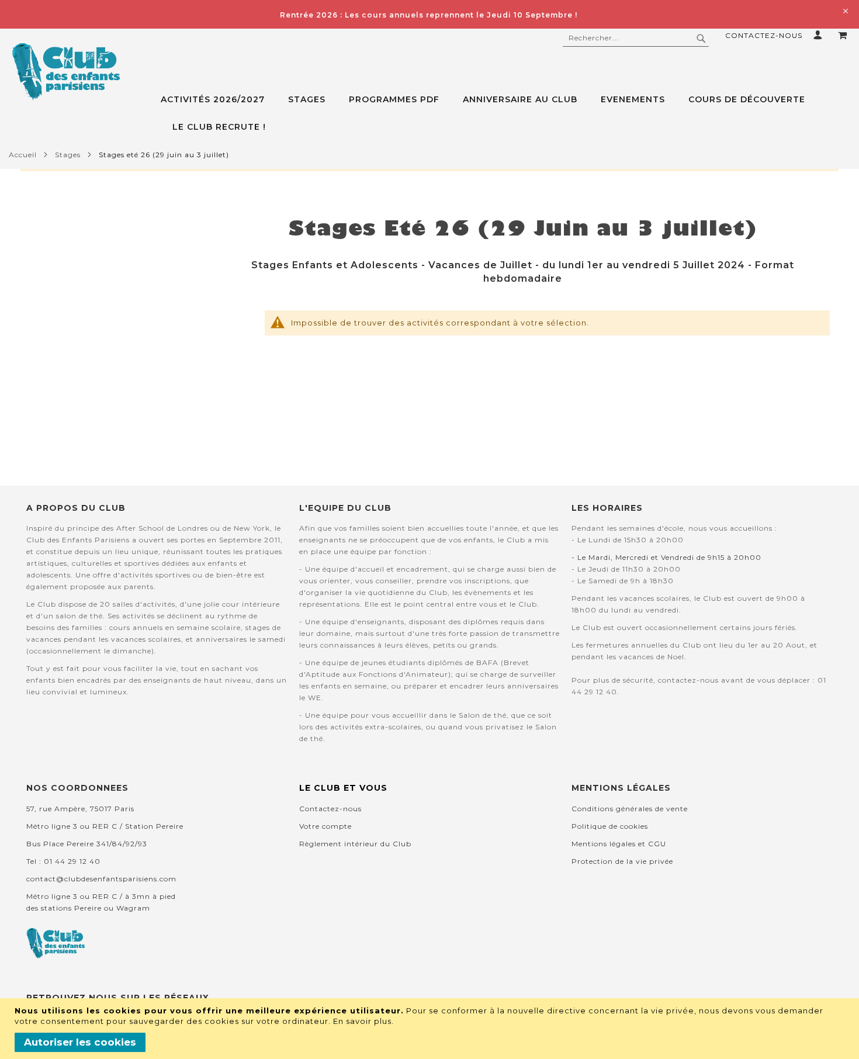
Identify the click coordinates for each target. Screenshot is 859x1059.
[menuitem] (218, 99)
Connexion (820, 34)
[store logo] (66, 72)
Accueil (23, 154)
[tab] (510, 113)
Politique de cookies (609, 826)
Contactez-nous (763, 35)
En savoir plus (362, 1021)
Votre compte (325, 826)
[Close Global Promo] (844, 10)
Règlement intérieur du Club (355, 843)
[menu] (510, 113)
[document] (431, 1028)
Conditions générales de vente (629, 808)
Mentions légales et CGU (618, 843)
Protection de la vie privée (622, 861)
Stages (68, 154)
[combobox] (636, 38)
